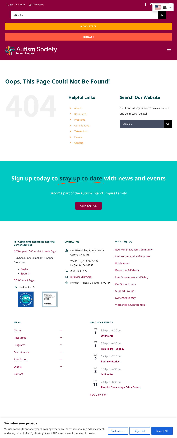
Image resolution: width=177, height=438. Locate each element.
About (77, 108)
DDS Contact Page (24, 280)
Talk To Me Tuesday (112, 348)
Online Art (107, 335)
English (25, 269)
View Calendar (98, 394)
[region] (88, 428)
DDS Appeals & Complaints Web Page (35, 251)
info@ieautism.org (80, 276)
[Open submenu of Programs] (61, 345)
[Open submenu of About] (61, 330)
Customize (117, 431)
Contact (78, 142)
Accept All (162, 431)
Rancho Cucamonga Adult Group (120, 387)
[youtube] (151, 4)
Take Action (80, 131)
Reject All (139, 431)
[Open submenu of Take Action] (61, 359)
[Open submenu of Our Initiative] (61, 352)
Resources (80, 114)
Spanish (25, 273)
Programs (79, 119)
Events (78, 137)
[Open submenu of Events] (61, 366)
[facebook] (145, 4)
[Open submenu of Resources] (61, 337)
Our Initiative (81, 125)
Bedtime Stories (110, 361)
